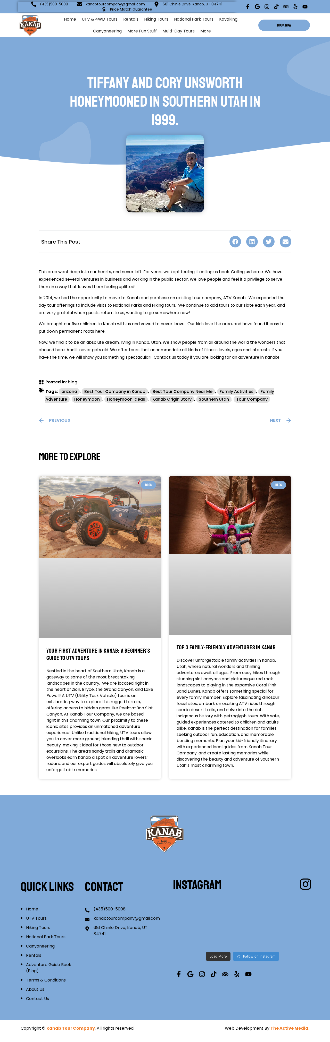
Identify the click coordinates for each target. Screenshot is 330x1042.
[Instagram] (267, 7)
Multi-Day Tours (178, 31)
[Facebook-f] (248, 7)
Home (70, 19)
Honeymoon (87, 399)
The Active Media (289, 1028)
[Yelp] (295, 7)
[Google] (257, 7)
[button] (235, 241)
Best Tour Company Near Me (182, 391)
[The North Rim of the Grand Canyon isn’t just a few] (242, 907)
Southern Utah (214, 399)
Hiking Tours (156, 19)
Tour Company (252, 399)
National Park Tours (193, 19)
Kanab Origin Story (172, 399)
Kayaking (228, 19)
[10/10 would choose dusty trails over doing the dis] (242, 935)
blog (72, 382)
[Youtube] (305, 7)
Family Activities (236, 391)
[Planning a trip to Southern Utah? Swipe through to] (289, 935)
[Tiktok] (276, 7)
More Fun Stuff (142, 31)
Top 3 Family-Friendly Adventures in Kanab (226, 647)
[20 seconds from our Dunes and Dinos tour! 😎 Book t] (195, 935)
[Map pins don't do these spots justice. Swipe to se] (195, 907)
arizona (69, 391)
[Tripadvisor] (286, 7)
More (205, 31)
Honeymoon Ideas (126, 399)
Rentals (130, 19)
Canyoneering (107, 31)
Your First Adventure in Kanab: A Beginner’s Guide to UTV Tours (98, 654)
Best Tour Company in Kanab (114, 391)
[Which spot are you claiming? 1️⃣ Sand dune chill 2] (289, 907)
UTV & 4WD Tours (100, 19)
